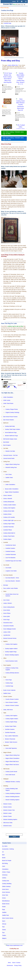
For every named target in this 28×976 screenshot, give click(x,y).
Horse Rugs (6, 619)
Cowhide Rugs (7, 23)
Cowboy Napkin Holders (11, 648)
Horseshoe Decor (7, 622)
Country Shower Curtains (12, 699)
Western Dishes (7, 807)
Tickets (4, 929)
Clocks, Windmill (7, 498)
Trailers (4, 935)
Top (24, 4)
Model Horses (5, 903)
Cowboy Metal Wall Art (9, 533)
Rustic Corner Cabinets (9, 690)
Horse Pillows (6, 613)
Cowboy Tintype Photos (11, 409)
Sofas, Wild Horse (8, 709)
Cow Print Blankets (10, 557)
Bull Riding (5, 863)
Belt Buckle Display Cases (10, 439)
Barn (3, 854)
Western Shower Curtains (12, 705)
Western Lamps (7, 813)
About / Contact (16, 962)
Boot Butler (6, 442)
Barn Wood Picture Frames (10, 416)
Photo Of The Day (5, 7)
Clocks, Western (7, 495)
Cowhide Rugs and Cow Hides (13, 560)
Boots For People (6, 860)
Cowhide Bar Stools (10, 545)
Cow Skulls (8, 567)
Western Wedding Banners (12, 796)
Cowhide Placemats (8, 526)
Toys (3, 932)
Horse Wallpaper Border (9, 629)
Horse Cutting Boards (9, 607)
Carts (3, 866)
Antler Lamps (6, 400)
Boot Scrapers (7, 445)
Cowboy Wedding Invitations (12, 793)
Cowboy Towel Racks (8, 536)
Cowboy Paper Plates (9, 523)
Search (14, 836)
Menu (14, 4)
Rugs (3, 909)
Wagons (4, 938)
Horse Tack (5, 895)
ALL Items (18, 4)
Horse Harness (6, 892)
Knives (4, 898)
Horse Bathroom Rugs (11, 432)
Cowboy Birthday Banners (12, 672)
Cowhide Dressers (10, 551)
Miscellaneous (6, 901)
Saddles (4, 912)
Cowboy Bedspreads (8, 501)
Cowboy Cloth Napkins (9, 508)
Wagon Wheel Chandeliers (12, 492)
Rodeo (4, 906)
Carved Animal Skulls (8, 458)
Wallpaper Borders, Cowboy (12, 781)
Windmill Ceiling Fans (11, 467)
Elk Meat (5, 585)
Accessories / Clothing (8, 849)
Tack (3, 926)
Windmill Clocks (7, 825)
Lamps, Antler (6, 632)
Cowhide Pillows (7, 530)
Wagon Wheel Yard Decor (12, 764)
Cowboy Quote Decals (11, 771)
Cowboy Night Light (8, 520)
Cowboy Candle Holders (9, 504)
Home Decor (5, 889)
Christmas (4, 875)
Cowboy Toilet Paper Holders (12, 429)
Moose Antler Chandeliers (11, 489)
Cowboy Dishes (7, 514)
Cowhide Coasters (10, 548)
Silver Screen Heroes (7, 918)
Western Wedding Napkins (12, 655)
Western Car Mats (10, 451)
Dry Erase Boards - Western (12, 581)
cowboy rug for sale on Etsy (15, 326)
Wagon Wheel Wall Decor (12, 761)
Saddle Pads (5, 915)
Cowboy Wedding (6, 883)
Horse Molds (6, 610)
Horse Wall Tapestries (11, 748)
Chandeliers (5, 869)
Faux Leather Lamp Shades (10, 588)
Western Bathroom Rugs (11, 435)
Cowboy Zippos (7, 539)
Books (3, 857)
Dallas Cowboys (6, 886)
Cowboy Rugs (9, 683)
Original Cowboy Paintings (12, 412)
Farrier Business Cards (11, 661)
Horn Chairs (8, 474)
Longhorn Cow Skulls (11, 571)
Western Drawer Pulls (9, 810)
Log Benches (6, 635)
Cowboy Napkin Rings (10, 651)
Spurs (3, 921)
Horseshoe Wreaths (8, 625)
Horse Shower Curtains (11, 702)
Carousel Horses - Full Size (10, 455)
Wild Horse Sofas (7, 822)
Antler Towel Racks (8, 403)
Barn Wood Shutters (8, 419)
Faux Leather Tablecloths (11, 735)
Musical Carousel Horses (9, 638)
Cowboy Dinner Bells (8, 511)
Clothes (4, 877)
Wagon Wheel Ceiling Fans (12, 464)
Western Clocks (7, 804)
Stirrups (4, 924)
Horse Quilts (6, 616)
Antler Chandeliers (8, 397)
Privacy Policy (17, 965)
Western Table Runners (11, 742)
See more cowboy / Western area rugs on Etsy (13, 132)
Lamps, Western (7, 603)
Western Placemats (10, 739)
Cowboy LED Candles (9, 517)
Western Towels (7, 816)
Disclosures (10, 965)
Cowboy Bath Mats (10, 426)
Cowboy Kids (5, 880)
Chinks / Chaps (6, 872)
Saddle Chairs (9, 477)
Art (3, 852)
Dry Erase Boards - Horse (12, 577)
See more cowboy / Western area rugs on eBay (13, 138)
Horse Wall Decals (10, 774)
